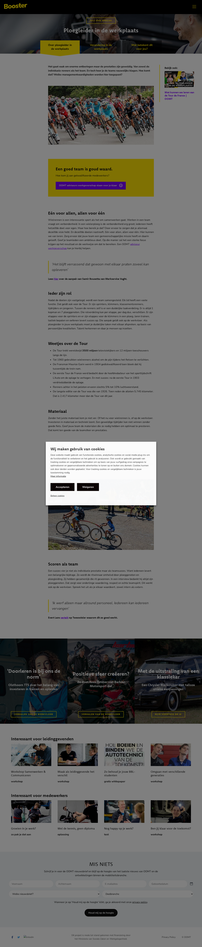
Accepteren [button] (62, 487)
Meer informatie (58, 476)
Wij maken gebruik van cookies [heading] (77, 449)
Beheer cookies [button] (57, 495)
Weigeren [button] (88, 487)
